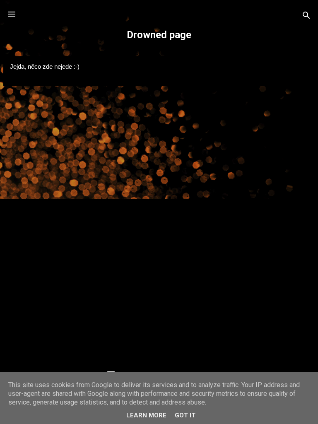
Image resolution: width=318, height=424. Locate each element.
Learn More (146, 415)
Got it (185, 415)
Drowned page (159, 35)
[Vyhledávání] (306, 16)
